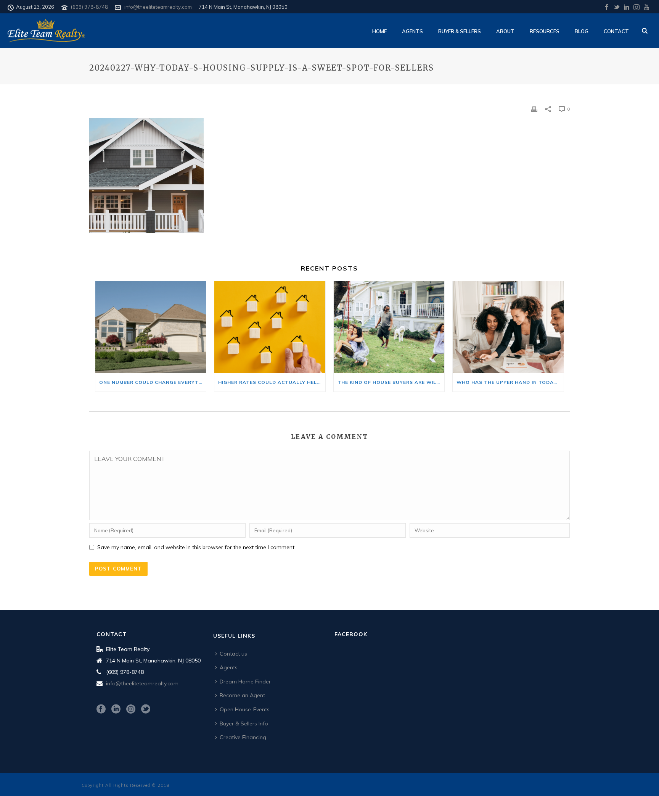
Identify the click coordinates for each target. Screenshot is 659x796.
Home (379, 31)
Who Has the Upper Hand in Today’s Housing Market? (509, 382)
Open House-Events (245, 709)
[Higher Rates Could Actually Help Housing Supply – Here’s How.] (269, 327)
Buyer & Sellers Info (244, 723)
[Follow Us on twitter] (145, 709)
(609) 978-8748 (89, 7)
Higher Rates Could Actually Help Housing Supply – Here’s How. (271, 382)
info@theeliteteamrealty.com (158, 7)
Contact (616, 31)
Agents (412, 31)
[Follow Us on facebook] (101, 709)
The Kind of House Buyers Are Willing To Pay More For (391, 382)
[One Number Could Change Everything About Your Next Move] (150, 327)
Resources (544, 31)
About (505, 31)
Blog (581, 31)
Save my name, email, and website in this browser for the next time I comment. (196, 547)
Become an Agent (242, 695)
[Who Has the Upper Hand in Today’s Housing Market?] (508, 327)
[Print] (534, 108)
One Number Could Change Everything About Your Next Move (152, 382)
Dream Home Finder (245, 681)
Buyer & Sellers (459, 31)
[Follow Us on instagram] (130, 709)
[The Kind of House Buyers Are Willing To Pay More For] (389, 327)
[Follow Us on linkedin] (116, 709)
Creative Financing (243, 737)
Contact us (233, 653)
